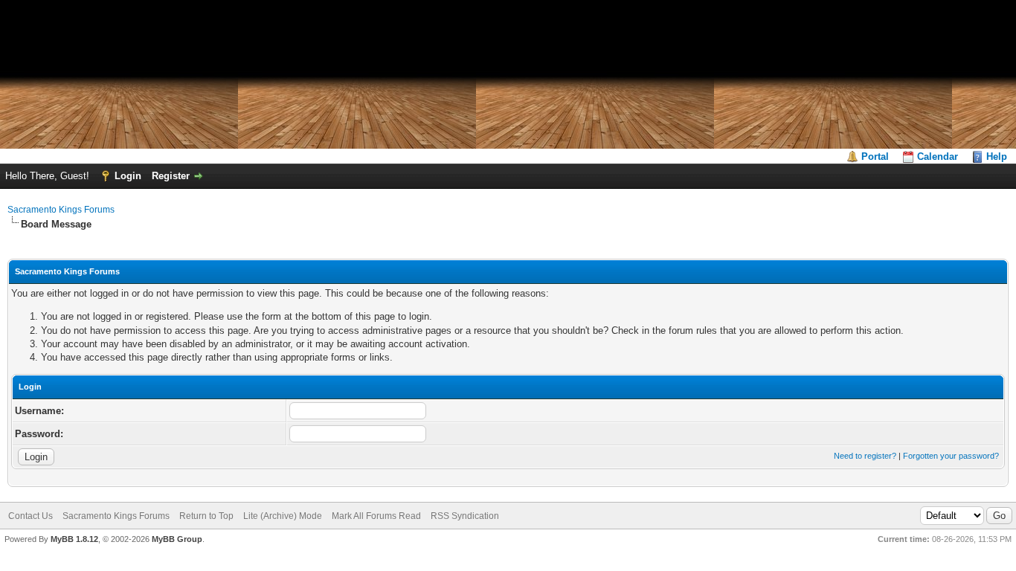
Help (996, 156)
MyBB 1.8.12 (74, 539)
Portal (875, 156)
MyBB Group (177, 539)
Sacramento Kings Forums (61, 209)
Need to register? (865, 455)
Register (171, 175)
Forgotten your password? (951, 455)
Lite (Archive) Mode (282, 516)
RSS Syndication (465, 516)
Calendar (937, 156)
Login (128, 175)
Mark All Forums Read (376, 516)
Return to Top (206, 516)
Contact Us (30, 516)
